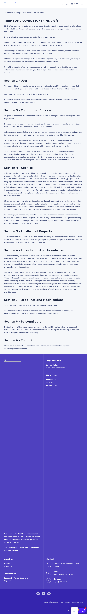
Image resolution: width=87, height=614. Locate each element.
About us (8, 566)
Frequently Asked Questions (16, 578)
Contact (7, 563)
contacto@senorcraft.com (64, 574)
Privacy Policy (52, 365)
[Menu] (82, 4)
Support (7, 581)
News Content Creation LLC (71, 602)
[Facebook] (38, 593)
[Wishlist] (67, 4)
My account (51, 380)
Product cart (51, 385)
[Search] (63, 4)
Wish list (49, 382)
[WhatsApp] (49, 593)
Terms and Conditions (55, 368)
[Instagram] (43, 593)
